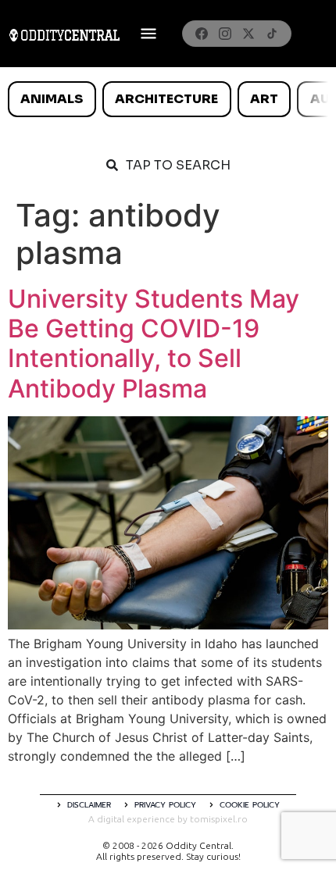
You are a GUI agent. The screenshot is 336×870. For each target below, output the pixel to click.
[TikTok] (272, 33)
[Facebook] (201, 33)
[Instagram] (225, 33)
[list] (168, 99)
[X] (248, 33)
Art (264, 99)
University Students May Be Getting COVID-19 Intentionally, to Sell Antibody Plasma (153, 343)
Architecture (166, 99)
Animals (51, 99)
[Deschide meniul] (148, 34)
